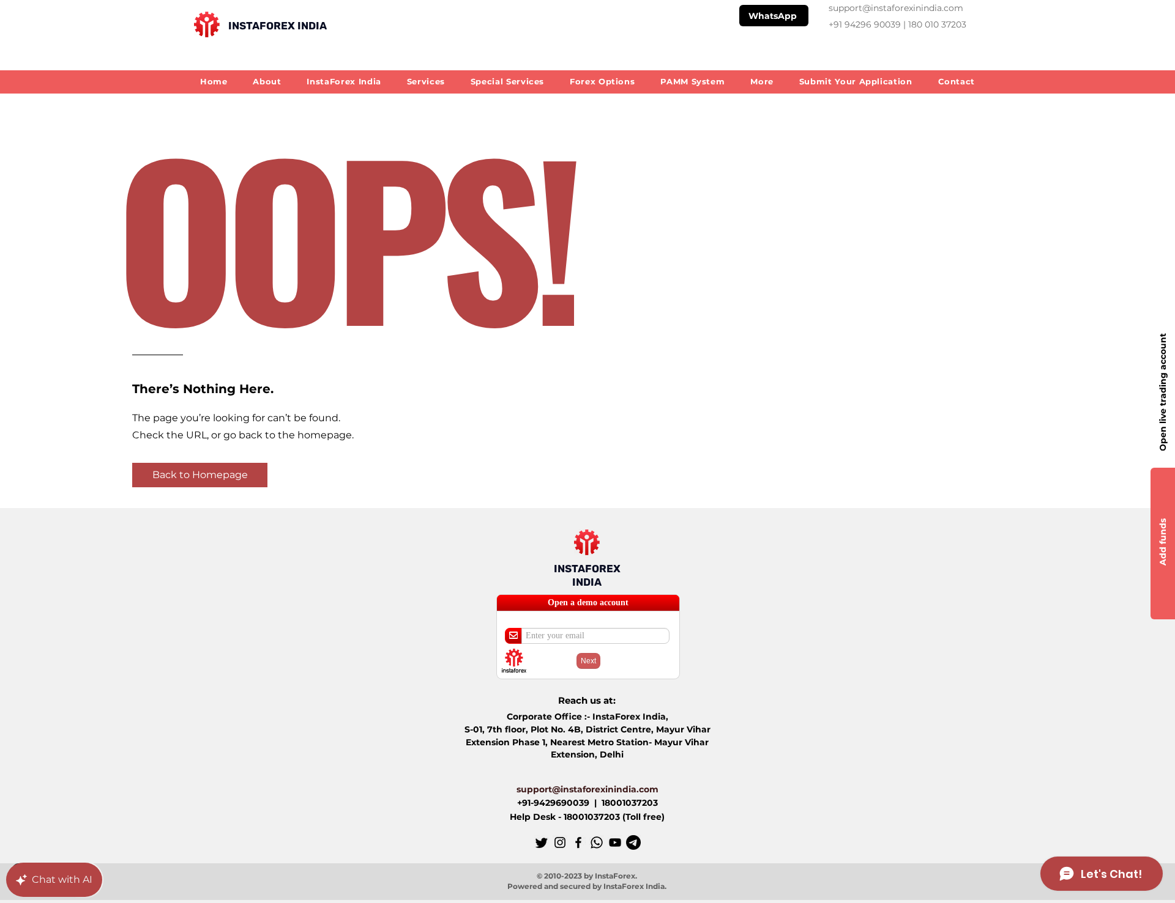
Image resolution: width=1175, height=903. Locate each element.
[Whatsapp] (596, 842)
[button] (761, 81)
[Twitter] (541, 842)
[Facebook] (578, 842)
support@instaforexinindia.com (896, 7)
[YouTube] (615, 842)
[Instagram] (560, 842)
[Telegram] (633, 842)
